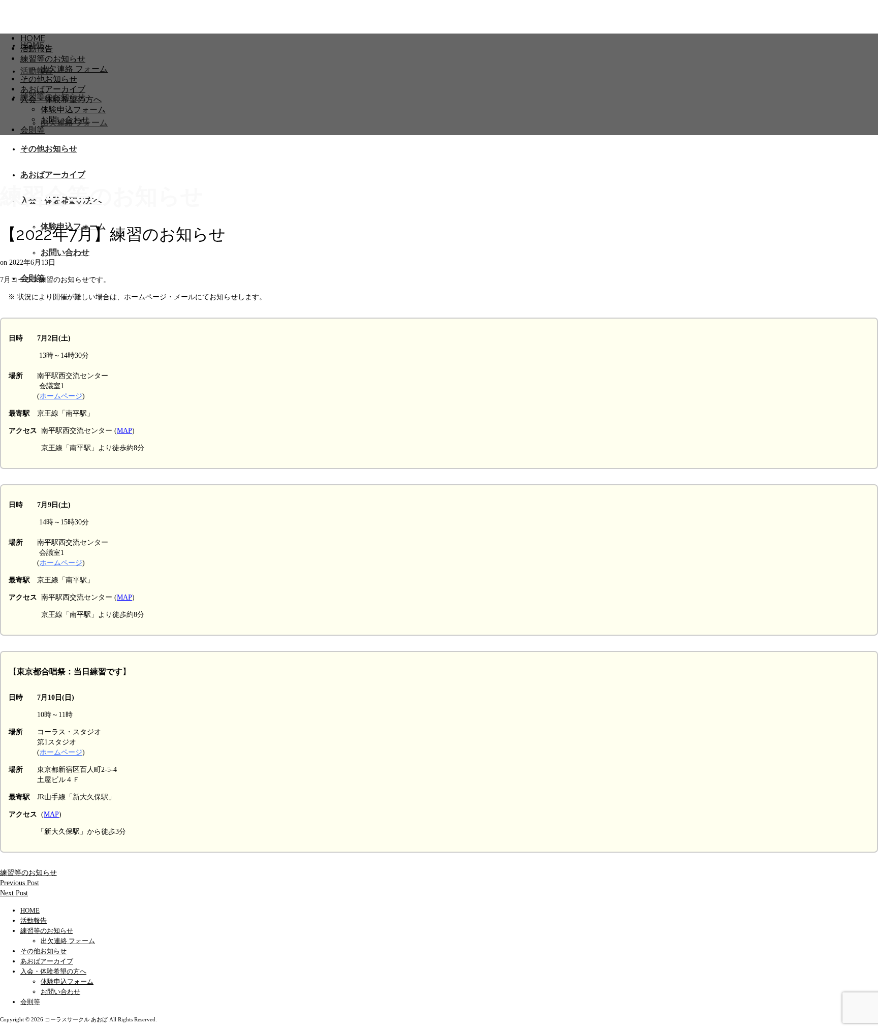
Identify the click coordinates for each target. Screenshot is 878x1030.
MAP (124, 430)
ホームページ (61, 396)
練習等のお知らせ (28, 873)
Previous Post (19, 883)
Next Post (14, 893)
